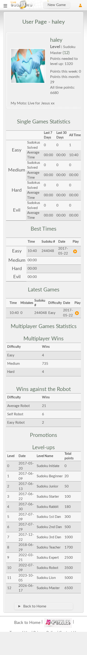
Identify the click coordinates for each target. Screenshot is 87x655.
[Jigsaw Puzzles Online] (58, 623)
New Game (57, 5)
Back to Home (27, 623)
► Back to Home (32, 606)
